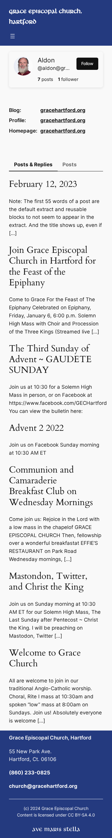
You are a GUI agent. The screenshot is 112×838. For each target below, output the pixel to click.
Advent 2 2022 (36, 428)
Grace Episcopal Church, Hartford (50, 738)
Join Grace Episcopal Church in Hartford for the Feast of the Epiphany (52, 266)
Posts (69, 164)
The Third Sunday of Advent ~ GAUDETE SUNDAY (50, 359)
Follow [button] (87, 63)
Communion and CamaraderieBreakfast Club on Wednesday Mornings (51, 486)
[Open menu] (12, 36)
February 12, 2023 (43, 184)
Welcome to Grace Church (45, 658)
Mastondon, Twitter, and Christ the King (48, 581)
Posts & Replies (33, 164)
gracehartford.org (62, 110)
